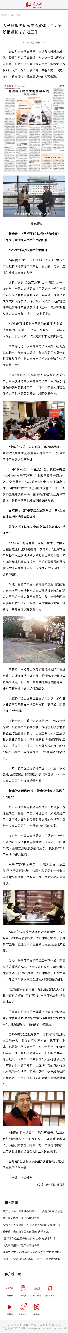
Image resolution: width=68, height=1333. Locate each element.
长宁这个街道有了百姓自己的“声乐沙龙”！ (27, 1231)
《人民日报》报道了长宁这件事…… (24, 1245)
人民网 (3, 14)
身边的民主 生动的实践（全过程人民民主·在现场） (32, 1252)
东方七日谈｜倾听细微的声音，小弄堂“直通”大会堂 (33, 1211)
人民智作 (36, 1314)
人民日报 (9, 1295)
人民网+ (22, 1295)
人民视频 (9, 1314)
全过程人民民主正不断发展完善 (21, 1218)
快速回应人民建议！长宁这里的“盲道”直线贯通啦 (31, 1224)
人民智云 (23, 1314)
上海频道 (15, 14)
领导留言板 (50, 1295)
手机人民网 (36, 1295)
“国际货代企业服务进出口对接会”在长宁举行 (29, 1238)
